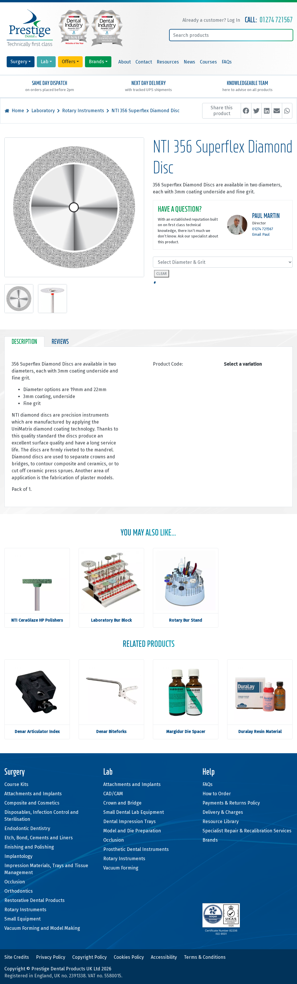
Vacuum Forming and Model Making (42, 928)
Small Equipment (22, 919)
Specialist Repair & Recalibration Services (246, 831)
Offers (68, 61)
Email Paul (261, 234)
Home (18, 110)
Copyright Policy (89, 957)
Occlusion (14, 882)
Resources (168, 62)
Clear (161, 273)
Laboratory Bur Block (111, 620)
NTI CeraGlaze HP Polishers (37, 620)
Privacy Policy (50, 957)
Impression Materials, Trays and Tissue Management (46, 869)
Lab (44, 61)
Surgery (18, 61)
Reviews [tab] (60, 342)
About (124, 62)
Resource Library (220, 821)
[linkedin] (266, 111)
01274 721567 (276, 20)
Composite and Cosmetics (31, 803)
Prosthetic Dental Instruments (136, 849)
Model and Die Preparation (132, 831)
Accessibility (164, 957)
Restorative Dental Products (34, 900)
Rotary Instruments (83, 110)
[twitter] (256, 111)
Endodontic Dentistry (27, 828)
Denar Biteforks (111, 731)
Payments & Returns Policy (231, 803)
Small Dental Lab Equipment (133, 812)
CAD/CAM (113, 793)
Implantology (18, 856)
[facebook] (246, 111)
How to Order (216, 793)
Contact (143, 62)
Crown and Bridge (122, 803)
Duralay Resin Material (260, 731)
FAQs (227, 62)
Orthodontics (18, 891)
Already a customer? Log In (211, 20)
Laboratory (43, 110)
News (189, 62)
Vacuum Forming (120, 868)
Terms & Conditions (205, 957)
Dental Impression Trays (129, 821)
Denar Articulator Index (37, 731)
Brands (96, 61)
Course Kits (16, 784)
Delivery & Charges (222, 812)
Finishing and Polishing (29, 847)
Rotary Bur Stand (185, 620)
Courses (208, 62)
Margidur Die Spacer (185, 731)
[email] (276, 111)
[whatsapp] (287, 111)
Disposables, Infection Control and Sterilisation (41, 815)
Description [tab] (24, 342)
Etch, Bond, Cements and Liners (38, 837)
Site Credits (16, 957)
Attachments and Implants (33, 793)
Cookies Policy (129, 957)
